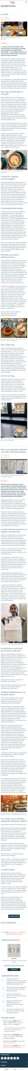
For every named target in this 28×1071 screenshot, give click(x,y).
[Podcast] (14, 1058)
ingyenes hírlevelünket (9, 1036)
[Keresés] (22, 1069)
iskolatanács (19, 659)
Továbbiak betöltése (14, 916)
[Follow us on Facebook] (5, 1058)
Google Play (20, 1022)
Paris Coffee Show (15, 351)
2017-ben (20, 191)
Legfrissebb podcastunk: (11, 940)
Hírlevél (6, 1069)
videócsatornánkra (10, 1043)
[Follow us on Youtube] (2, 1058)
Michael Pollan (4, 288)
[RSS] (11, 1058)
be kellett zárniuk (8, 185)
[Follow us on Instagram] (8, 1058)
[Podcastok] (15, 1069)
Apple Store (10, 1024)
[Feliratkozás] (18, 1058)
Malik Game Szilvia (5, 19)
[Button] (4, 43)
